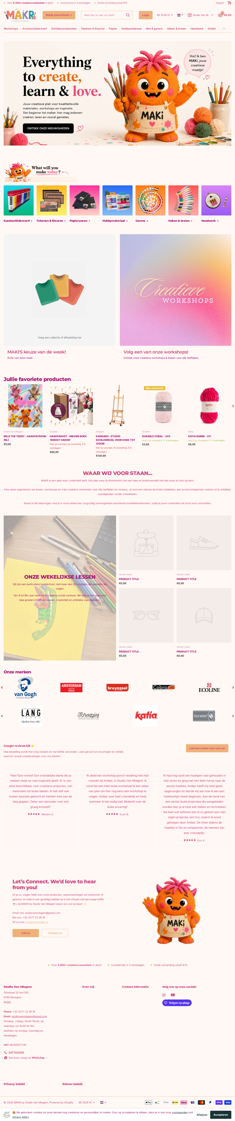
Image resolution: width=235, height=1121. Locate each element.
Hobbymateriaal (132, 28)
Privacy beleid (14, 1084)
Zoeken (128, 15)
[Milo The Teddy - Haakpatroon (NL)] (25, 405)
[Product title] (146, 543)
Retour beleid (72, 1084)
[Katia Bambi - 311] (209, 405)
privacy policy (20, 1116)
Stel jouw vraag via (26, 1057)
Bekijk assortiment (58, 15)
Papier (113, 28)
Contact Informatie (135, 986)
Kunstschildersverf (35, 28)
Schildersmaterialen (64, 28)
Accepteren (221, 1114)
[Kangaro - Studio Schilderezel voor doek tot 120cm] (117, 405)
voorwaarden (180, 1112)
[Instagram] (163, 995)
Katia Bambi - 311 (199, 436)
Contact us (55, 933)
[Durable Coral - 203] (163, 405)
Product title (129, 579)
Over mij (88, 986)
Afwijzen (202, 1114)
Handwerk (197, 28)
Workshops (11, 28)
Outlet (212, 28)
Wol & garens (154, 28)
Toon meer (224, 28)
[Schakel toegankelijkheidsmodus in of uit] (229, 3)
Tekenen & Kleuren (93, 28)
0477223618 (16, 1052)
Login (145, 15)
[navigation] (233, 405)
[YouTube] (173, 995)
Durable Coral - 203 (156, 436)
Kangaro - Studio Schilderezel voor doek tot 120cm (115, 440)
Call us (25, 933)
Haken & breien (176, 28)
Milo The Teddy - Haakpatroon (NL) (25, 438)
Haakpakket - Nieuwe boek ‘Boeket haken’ (68, 438)
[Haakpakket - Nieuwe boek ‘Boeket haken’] (71, 405)
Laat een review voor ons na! (207, 748)
